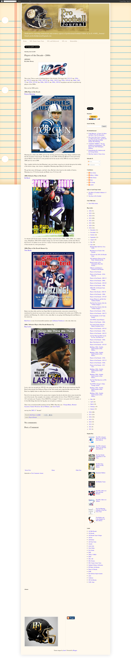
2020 (90, 225)
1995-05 (58, 82)
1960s (74, 80)
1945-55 (56, 80)
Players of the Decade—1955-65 (98, 328)
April (91, 402)
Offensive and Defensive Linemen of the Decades (97, 268)
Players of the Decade (95, 272)
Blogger (75, 650)
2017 (90, 414)
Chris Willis (91, 548)
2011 (90, 429)
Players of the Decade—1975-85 (98, 296)
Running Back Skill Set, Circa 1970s (97, 247)
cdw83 (92, 185)
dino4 (64, 650)
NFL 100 (90, 559)
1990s (53, 82)
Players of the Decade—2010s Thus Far (97, 275)
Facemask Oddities (100, 473)
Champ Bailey (67, 405)
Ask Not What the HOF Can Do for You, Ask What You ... (98, 336)
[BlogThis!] (46, 415)
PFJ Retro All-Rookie (93, 567)
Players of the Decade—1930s (97, 358)
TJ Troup (92, 182)
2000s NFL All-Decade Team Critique (97, 288)
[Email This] (45, 415)
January (92, 409)
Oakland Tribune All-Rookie (95, 565)
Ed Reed (27, 178)
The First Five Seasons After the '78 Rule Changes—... (98, 303)
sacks (89, 576)
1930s (40, 80)
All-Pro (90, 537)
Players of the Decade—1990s (97, 285)
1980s (42, 82)
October (92, 235)
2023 (90, 218)
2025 (90, 213)
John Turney (93, 177)
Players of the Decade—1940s (97, 340)
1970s (30, 82)
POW (89, 571)
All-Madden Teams (101, 482)
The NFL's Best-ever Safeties (101, 500)
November (93, 232)
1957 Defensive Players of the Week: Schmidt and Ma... (97, 259)
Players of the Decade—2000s (97, 280)
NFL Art (64, 41)
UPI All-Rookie (92, 580)
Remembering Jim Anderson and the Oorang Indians (96, 151)
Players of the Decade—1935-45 (98, 344)
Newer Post (28, 470)
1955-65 (67, 80)
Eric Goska (93, 173)
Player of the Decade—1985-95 (98, 292)
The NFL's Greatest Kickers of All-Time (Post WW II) (101, 438)
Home (25, 41)
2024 (90, 215)
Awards (90, 544)
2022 (90, 220)
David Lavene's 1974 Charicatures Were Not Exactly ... (96, 264)
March (92, 404)
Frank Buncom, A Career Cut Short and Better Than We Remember (97, 134)
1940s (51, 80)
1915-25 (69, 78)
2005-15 (33, 410)
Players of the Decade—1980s (97, 294)
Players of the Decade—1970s (97, 311)
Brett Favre (27, 321)
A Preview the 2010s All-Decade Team (98, 255)
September (93, 237)
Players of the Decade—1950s (97, 331)
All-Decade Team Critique (95, 535)
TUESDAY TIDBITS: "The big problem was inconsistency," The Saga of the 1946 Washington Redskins (96, 146)
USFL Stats (91, 582)
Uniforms (90, 578)
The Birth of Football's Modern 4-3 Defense (97, 193)
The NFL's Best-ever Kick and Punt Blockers (101, 492)
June (91, 244)
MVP (89, 556)
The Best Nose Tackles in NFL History (100, 465)
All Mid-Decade (92, 531)
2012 (90, 427)
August (92, 240)
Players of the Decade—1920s (97, 363)
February (92, 406)
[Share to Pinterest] (51, 415)
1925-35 (29, 80)
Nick (91, 180)
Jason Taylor (56, 406)
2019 (90, 228)
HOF (89, 552)
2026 (90, 211)
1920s (76, 78)
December (93, 230)
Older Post (78, 470)
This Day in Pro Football (94, 196)
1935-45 (44, 80)
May (91, 399)
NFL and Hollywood (53, 41)
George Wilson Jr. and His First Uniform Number (98, 299)
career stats (91, 546)
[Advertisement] (97, 78)
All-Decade (91, 533)
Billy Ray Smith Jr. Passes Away (96, 154)
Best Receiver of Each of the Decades (97, 251)
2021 (90, 223)
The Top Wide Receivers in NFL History (98, 380)
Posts (90, 161)
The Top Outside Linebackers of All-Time (101, 456)
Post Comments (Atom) (37, 473)
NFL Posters (91, 561)
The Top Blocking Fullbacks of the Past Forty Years (101, 510)
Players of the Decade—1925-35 (98, 360)
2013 (90, 424)
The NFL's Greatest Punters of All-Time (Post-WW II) (101, 447)
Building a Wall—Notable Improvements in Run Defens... (96, 348)
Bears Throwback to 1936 (96, 342)
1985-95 (46, 82)
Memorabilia (73, 41)
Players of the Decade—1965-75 (98, 313)
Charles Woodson (35, 406)
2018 (90, 412)
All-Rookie (91, 540)
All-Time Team (92, 542)
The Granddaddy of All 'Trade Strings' (97, 316)
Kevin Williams (45, 406)
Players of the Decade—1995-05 (98, 283)
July (91, 242)
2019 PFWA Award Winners (97, 319)
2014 (90, 422)
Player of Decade (33, 417)
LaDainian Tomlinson (58, 321)
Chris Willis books (93, 203)
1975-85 (35, 82)
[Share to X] (48, 415)
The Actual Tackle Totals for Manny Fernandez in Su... (97, 325)
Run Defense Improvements (95, 573)
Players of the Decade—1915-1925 (97, 365)
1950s (63, 80)
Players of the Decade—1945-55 (98, 333)
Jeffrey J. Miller (94, 175)
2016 (90, 417)
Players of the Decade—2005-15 (98, 278)
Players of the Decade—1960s (97, 322)
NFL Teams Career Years (37, 41)
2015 (90, 419)
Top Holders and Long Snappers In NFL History (100, 519)
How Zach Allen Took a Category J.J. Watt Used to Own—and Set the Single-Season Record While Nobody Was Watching (97, 139)
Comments (92, 165)
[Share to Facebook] (50, 415)
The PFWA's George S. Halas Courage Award (97, 384)
